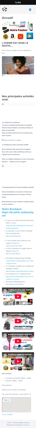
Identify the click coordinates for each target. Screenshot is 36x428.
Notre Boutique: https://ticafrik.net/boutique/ (18, 212)
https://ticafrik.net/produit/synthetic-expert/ (20, 271)
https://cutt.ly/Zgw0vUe (13, 236)
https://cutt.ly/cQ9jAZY (13, 253)
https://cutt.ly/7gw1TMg (14, 246)
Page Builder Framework (21, 425)
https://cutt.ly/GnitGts (17, 284)
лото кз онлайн (7, 414)
